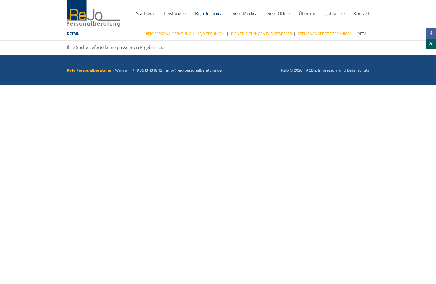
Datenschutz (358, 70)
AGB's (311, 70)
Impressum (328, 70)
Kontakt (361, 13)
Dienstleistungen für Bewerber (261, 33)
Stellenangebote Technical (324, 33)
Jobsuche (335, 13)
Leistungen (175, 13)
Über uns (308, 13)
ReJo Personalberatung (168, 33)
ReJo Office (279, 13)
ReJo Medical (246, 13)
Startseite (145, 13)
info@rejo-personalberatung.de (194, 70)
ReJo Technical (209, 13)
